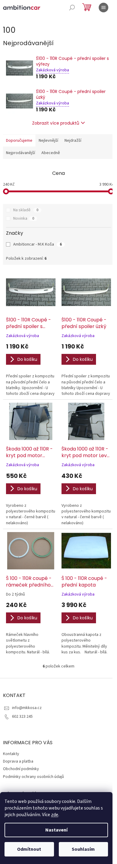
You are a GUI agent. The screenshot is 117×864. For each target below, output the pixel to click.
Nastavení (56, 830)
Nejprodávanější (20, 153)
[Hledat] (72, 8)
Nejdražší (72, 141)
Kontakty (11, 754)
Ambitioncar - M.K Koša (37, 244)
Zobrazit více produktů (55, 123)
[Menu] (104, 8)
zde (54, 814)
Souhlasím (83, 849)
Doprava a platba (18, 761)
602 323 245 (22, 717)
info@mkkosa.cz (27, 708)
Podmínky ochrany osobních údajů (33, 777)
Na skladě (25, 210)
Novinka (23, 218)
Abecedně (50, 153)
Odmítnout (29, 849)
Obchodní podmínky (21, 769)
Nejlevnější (48, 141)
